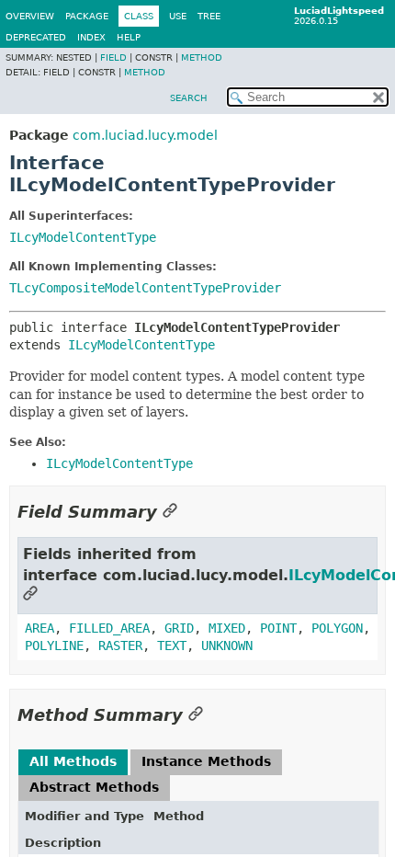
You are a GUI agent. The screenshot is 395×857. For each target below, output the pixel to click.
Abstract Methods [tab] (94, 787)
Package (86, 16)
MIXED (227, 628)
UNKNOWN (227, 645)
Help (129, 37)
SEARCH (189, 98)
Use (177, 16)
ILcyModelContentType (82, 237)
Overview (30, 16)
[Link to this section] (170, 511)
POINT (278, 628)
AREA (39, 628)
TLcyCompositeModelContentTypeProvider (145, 287)
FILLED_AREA (109, 628)
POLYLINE (54, 645)
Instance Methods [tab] (206, 761)
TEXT (171, 645)
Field (113, 57)
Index (91, 37)
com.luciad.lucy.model (145, 135)
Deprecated (36, 37)
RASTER (120, 645)
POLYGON (337, 628)
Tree (209, 16)
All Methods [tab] (73, 761)
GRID (179, 628)
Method (201, 57)
